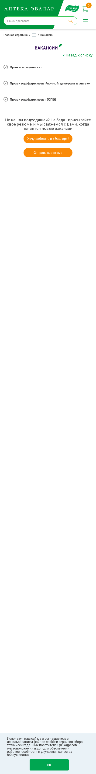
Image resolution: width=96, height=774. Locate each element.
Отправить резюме (48, 152)
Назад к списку (79, 55)
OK (49, 765)
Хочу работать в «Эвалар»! (48, 138)
